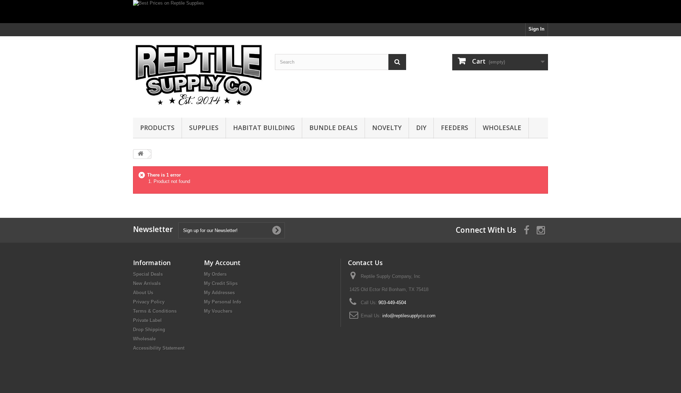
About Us (143, 292)
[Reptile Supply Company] (198, 75)
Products (157, 127)
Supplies (203, 127)
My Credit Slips (221, 283)
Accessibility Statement (158, 348)
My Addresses (219, 292)
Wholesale (502, 127)
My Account (222, 262)
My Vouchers (218, 311)
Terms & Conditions (155, 311)
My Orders (215, 274)
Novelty (387, 127)
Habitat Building (264, 127)
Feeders (454, 127)
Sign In (536, 29)
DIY (421, 127)
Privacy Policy (149, 302)
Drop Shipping (149, 329)
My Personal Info (222, 302)
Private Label (147, 320)
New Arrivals (147, 283)
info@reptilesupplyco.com (409, 315)
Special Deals (148, 274)
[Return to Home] (140, 154)
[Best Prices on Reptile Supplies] (340, 11)
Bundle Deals (333, 127)
